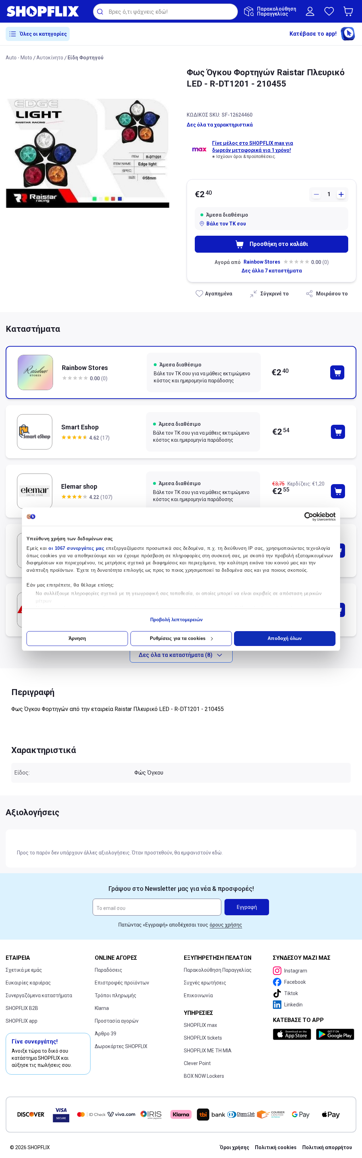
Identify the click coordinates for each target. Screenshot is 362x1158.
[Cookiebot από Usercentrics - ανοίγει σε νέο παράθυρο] (304, 516)
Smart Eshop (80, 427)
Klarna (102, 1008)
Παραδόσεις (108, 970)
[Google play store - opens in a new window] (334, 1034)
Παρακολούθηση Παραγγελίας (218, 970)
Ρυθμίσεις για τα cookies (177, 638)
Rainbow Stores (262, 262)
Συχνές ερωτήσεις (205, 983)
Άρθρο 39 (105, 1033)
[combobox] (165, 12)
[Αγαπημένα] (329, 11)
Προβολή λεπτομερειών (176, 619)
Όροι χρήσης (234, 1147)
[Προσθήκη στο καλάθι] (337, 372)
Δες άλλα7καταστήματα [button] (271, 271)
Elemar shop (79, 486)
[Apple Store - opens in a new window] (293, 1034)
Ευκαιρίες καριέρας (28, 983)
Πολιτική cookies (276, 1147)
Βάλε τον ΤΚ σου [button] (226, 224)
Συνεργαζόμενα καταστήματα (39, 995)
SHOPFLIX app (21, 1021)
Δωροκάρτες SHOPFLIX (121, 1046)
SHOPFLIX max (200, 1025)
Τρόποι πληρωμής (115, 995)
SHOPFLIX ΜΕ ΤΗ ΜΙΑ (208, 1050)
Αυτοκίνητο (49, 57)
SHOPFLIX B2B (22, 1008)
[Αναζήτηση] (101, 11)
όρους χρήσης (226, 925)
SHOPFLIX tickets (203, 1038)
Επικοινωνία (198, 995)
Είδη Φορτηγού (86, 57)
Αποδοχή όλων (285, 638)
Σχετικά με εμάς (24, 970)
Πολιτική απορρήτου (327, 1147)
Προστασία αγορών (117, 1021)
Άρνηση (77, 638)
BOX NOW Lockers (204, 1076)
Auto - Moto (19, 57)
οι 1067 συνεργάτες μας (76, 548)
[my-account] (310, 11)
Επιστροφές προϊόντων (122, 983)
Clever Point (197, 1063)
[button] (349, 11)
